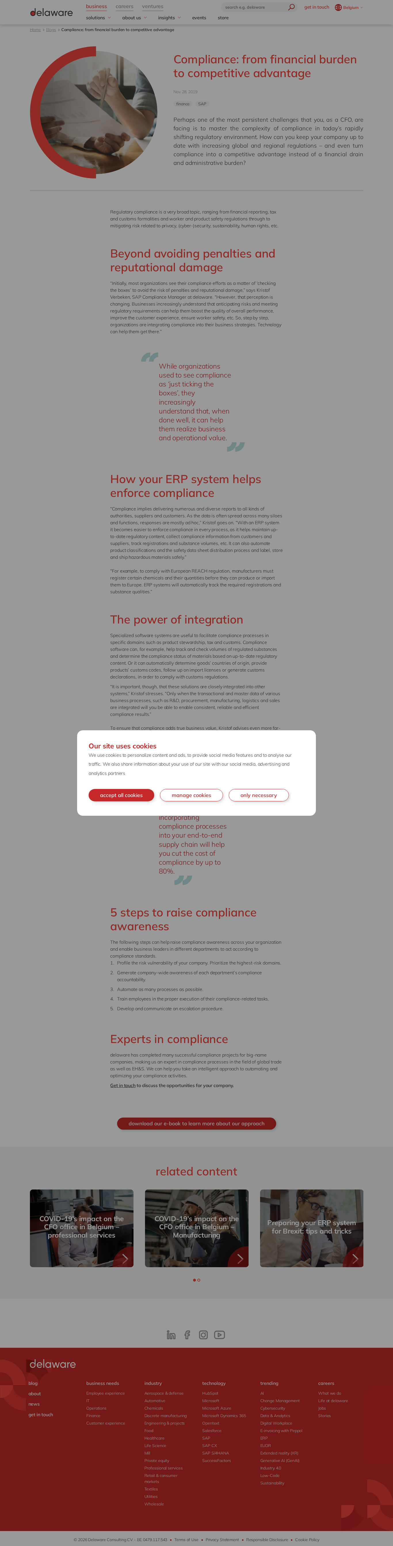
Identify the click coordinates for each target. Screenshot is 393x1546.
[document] (196, 773)
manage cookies (191, 795)
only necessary (259, 795)
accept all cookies (121, 795)
